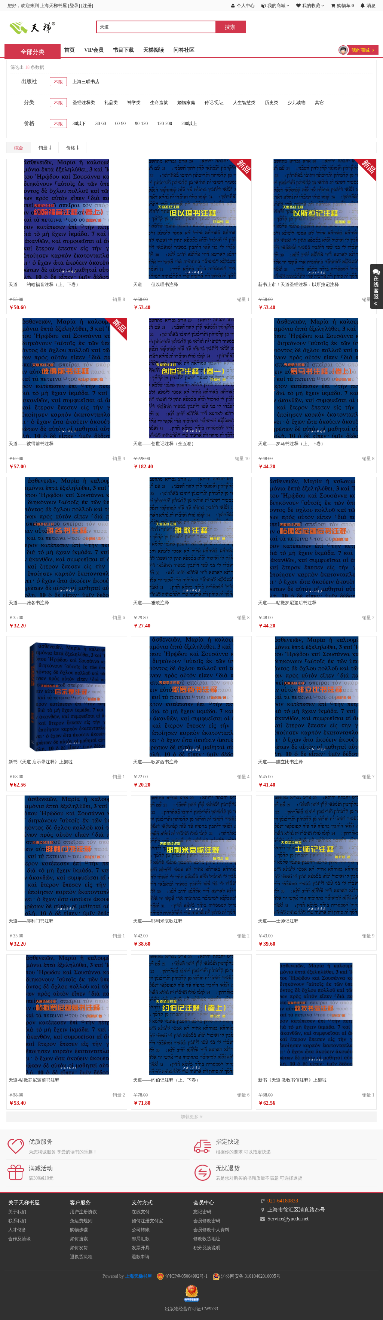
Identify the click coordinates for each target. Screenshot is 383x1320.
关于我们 (17, 1211)
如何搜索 (79, 1238)
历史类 (271, 102)
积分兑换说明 (206, 1247)
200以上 (189, 123)
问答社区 (184, 50)
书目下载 (123, 50)
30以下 (79, 123)
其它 (319, 102)
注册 (87, 5)
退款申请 (141, 1256)
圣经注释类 (84, 102)
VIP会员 (94, 50)
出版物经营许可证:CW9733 (191, 1308)
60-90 (120, 123)
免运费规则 (81, 1220)
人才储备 (17, 1229)
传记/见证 (214, 102)
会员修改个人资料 (211, 1229)
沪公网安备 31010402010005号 (250, 1276)
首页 (69, 50)
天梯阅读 (153, 50)
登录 (74, 5)
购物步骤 (79, 1229)
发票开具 (141, 1247)
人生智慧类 (244, 102)
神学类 (134, 102)
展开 (376, 286)
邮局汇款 (141, 1238)
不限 (58, 82)
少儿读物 (297, 102)
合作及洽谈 (19, 1238)
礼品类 (111, 102)
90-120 (141, 123)
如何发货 (79, 1247)
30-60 (100, 123)
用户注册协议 (83, 1211)
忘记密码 (202, 1211)
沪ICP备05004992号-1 (186, 1276)
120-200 (164, 123)
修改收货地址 (206, 1238)
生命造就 (159, 102)
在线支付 (141, 1211)
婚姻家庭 (186, 102)
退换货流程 (81, 1256)
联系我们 (17, 1220)
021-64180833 (282, 1201)
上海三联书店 (86, 81)
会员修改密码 (206, 1220)
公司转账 (141, 1229)
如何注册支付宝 (147, 1220)
